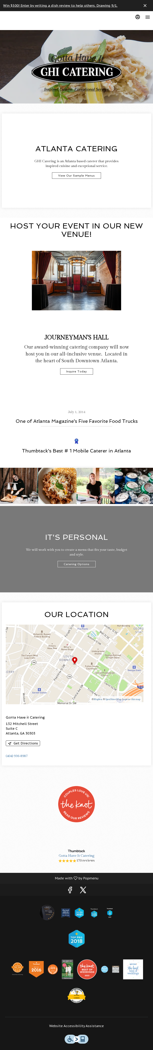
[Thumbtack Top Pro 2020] (94, 912)
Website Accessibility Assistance (76, 1026)
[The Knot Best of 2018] (115, 969)
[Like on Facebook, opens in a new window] (70, 891)
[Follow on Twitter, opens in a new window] (83, 891)
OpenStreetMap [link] (113, 699)
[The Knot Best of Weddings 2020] (87, 969)
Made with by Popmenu (50, 878)
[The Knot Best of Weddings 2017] (133, 969)
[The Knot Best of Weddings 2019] (104, 969)
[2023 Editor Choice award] (47, 912)
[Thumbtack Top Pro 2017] (17, 969)
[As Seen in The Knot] (67, 969)
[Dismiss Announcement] (145, 5)
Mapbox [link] (98, 699)
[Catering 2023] (76, 996)
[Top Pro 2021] (79, 912)
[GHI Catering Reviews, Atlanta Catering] (76, 841)
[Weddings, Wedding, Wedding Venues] (76, 828)
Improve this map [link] (131, 699)
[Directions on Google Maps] (74, 664)
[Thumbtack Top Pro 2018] (76, 938)
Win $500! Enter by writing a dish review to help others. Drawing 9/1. (60, 5)
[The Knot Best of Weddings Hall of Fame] (65, 912)
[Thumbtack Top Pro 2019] (110, 912)
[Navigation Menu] (147, 17)
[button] (19, 486)
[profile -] (137, 17)
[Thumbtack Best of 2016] (36, 969)
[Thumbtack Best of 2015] (53, 969)
